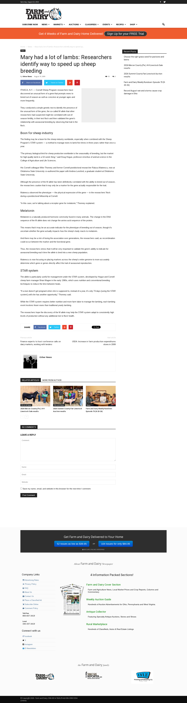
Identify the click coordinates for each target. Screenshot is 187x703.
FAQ (26, 588)
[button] (163, 24)
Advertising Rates (31, 580)
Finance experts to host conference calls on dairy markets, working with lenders (40, 343)
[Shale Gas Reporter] (93, 678)
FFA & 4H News (26, 405)
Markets (58, 24)
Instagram (28, 644)
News (44, 24)
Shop (132, 24)
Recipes (120, 24)
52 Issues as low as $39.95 (72, 543)
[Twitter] (164, 2)
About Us (28, 592)
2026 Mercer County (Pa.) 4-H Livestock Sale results (143, 66)
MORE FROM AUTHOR (51, 380)
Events (106, 24)
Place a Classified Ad (33, 600)
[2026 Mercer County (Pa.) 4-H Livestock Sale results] (35, 396)
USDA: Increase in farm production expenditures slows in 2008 (94, 343)
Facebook (28, 636)
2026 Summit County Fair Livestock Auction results (143, 75)
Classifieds (91, 24)
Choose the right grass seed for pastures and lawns (144, 58)
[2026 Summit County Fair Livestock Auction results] (68, 396)
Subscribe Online (31, 604)
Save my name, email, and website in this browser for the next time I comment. (57, 489)
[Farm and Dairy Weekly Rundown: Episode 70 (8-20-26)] (101, 396)
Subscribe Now (30, 24)
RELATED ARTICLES (30, 380)
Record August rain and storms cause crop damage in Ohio (143, 92)
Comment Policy (31, 608)
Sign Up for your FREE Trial (125, 33)
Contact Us (29, 596)
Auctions (74, 24)
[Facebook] (160, 2)
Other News (27, 76)
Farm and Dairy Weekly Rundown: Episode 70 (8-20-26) (144, 83)
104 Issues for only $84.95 (115, 543)
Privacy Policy (30, 584)
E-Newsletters (30, 648)
